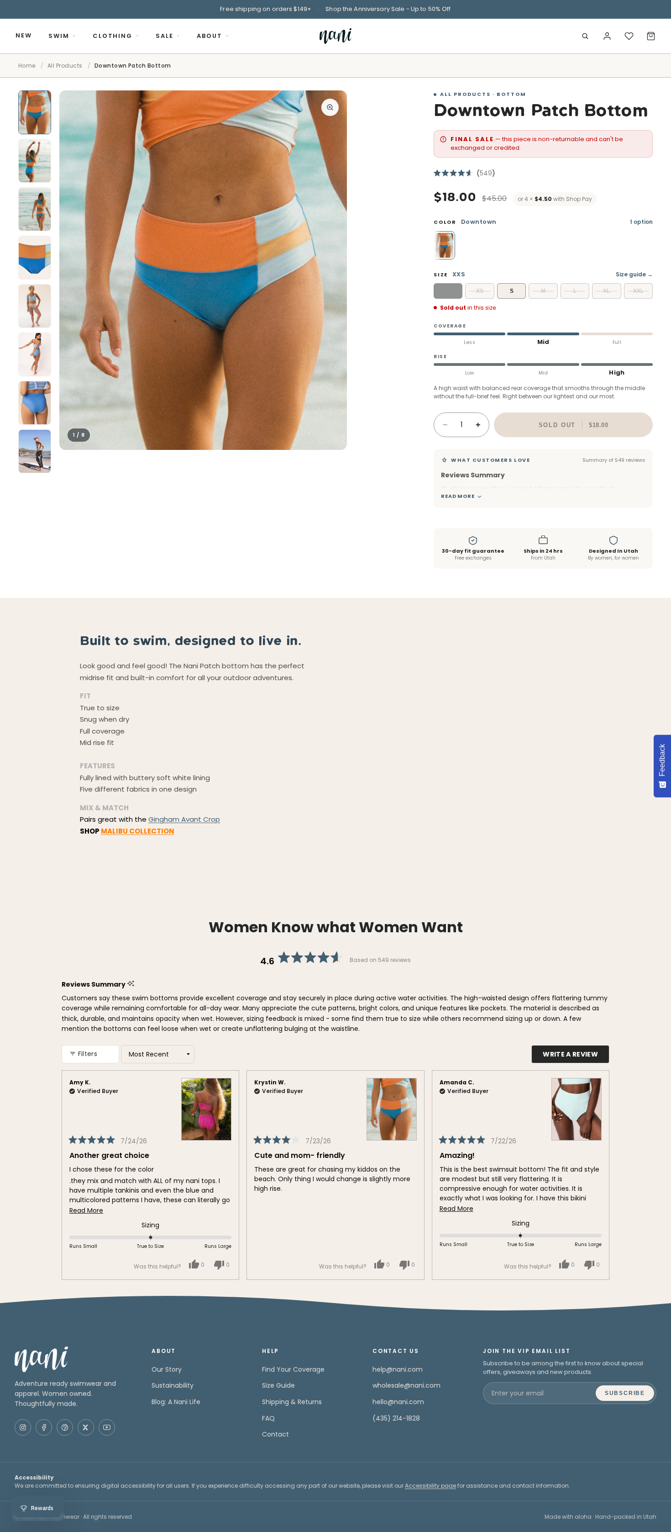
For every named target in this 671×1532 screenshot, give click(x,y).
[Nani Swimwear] (72, 1359)
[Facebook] (44, 1427)
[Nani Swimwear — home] (335, 36)
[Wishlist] (629, 36)
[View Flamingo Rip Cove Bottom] (206, 1103)
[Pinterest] (65, 1427)
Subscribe (625, 1393)
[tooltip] (510, 474)
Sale (164, 36)
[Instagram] (23, 1427)
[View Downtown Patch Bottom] (392, 1103)
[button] (464, 173)
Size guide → (634, 274)
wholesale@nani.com (406, 1385)
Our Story (167, 1369)
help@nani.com (397, 1369)
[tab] (34, 112)
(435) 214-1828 (396, 1418)
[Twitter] (86, 1427)
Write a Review (576, 1056)
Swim (58, 36)
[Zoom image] (330, 107)
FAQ (268, 1418)
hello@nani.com (398, 1401)
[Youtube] (107, 1427)
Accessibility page (430, 1486)
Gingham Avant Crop (184, 819)
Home (27, 65)
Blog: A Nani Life (176, 1401)
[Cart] (651, 36)
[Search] (585, 36)
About (209, 36)
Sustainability (173, 1385)
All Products (65, 65)
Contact (275, 1434)
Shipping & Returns (292, 1401)
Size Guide (278, 1385)
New (24, 35)
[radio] (444, 245)
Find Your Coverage (293, 1369)
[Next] (598, 1175)
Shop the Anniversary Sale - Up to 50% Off (388, 9)
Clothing (113, 36)
